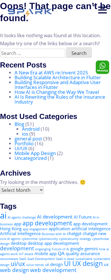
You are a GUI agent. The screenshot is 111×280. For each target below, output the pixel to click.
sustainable (83, 259)
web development (53, 270)
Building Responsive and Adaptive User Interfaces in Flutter (58, 84)
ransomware (9, 259)
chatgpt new (94, 233)
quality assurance (83, 253)
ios (25, 133)
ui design (54, 264)
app (17, 224)
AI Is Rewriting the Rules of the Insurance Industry (60, 99)
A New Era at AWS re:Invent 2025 (52, 72)
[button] (102, 10)
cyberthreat (100, 239)
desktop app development (53, 243)
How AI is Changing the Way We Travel (57, 92)
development (17, 248)
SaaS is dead (65, 259)
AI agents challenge (22, 217)
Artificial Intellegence (20, 233)
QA (61, 253)
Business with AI (54, 234)
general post (28, 138)
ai (3, 215)
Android (31, 129)
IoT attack (26, 254)
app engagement (35, 229)
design (5, 244)
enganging (43, 249)
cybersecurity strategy (75, 239)
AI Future (83, 217)
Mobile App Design (35, 153)
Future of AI (60, 249)
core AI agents (10, 239)
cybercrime (30, 239)
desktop (18, 243)
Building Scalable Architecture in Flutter (58, 77)
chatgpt (74, 233)
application (59, 228)
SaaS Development (41, 259)
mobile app (45, 253)
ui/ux (18, 263)
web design (14, 270)
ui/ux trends (35, 265)
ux (106, 264)
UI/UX (21, 148)
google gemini (84, 248)
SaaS (22, 259)
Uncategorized (31, 158)
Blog (19, 124)
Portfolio (24, 143)
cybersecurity (48, 239)
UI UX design (83, 263)
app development (47, 223)
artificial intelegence (90, 228)
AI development (55, 216)
